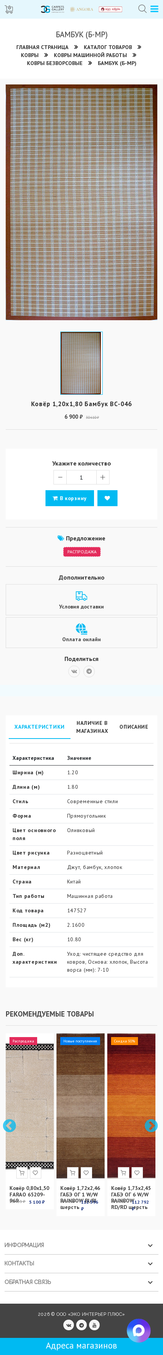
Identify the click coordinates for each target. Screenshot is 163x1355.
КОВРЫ (30, 55)
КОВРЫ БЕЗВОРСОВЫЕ (55, 63)
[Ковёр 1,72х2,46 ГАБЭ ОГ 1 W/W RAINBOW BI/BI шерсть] (80, 1106)
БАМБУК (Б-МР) (117, 63)
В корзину (72, 498)
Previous (9, 1126)
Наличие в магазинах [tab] (92, 727)
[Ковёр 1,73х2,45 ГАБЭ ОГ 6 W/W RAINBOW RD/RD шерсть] (131, 1106)
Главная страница (42, 47)
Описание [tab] (134, 726)
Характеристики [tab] (39, 726)
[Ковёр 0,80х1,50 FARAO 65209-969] (30, 1106)
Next (150, 1126)
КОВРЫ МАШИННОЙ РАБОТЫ (90, 55)
